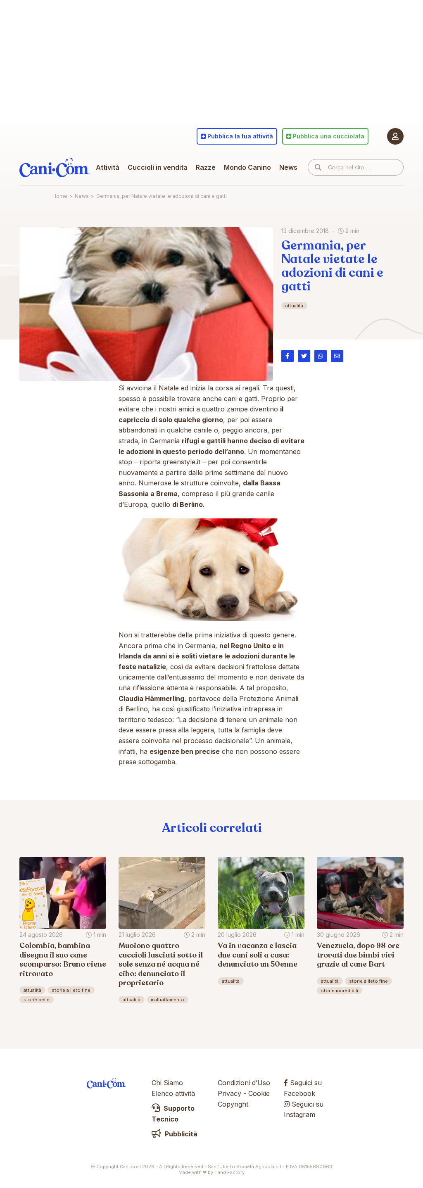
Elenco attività (173, 1093)
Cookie (259, 1093)
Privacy (229, 1093)
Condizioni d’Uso (244, 1083)
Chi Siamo (167, 1083)
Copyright (233, 1104)
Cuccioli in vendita (158, 167)
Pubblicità (180, 1134)
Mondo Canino (247, 167)
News (288, 167)
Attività (107, 167)
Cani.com (54, 167)
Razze (206, 167)
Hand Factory (229, 1172)
